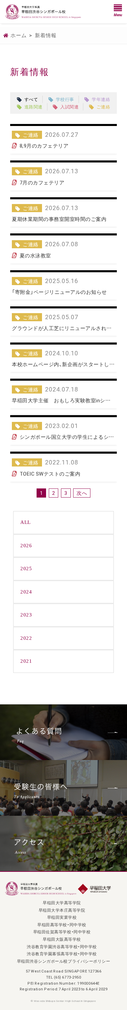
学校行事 (65, 99)
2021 (26, 661)
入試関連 (69, 106)
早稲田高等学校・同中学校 (61, 924)
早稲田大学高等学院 (62, 903)
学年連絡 (101, 99)
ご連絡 (103, 106)
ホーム (18, 35)
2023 (26, 614)
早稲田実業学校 (62, 917)
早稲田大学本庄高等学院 (62, 910)
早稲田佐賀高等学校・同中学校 (61, 932)
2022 (26, 638)
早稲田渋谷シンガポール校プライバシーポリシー (63, 961)
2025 (26, 568)
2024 (26, 592)
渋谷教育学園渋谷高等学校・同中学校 (62, 946)
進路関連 (33, 106)
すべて (31, 99)
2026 (26, 545)
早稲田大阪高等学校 (62, 939)
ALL (25, 522)
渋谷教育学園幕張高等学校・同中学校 (62, 954)
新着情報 (46, 35)
